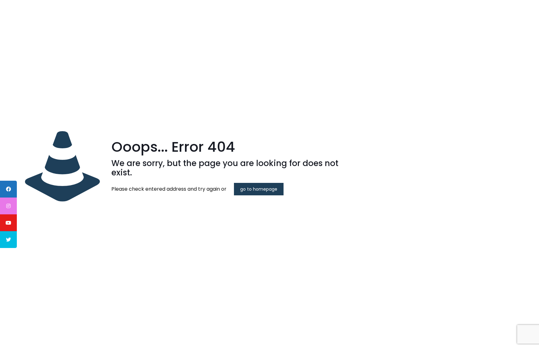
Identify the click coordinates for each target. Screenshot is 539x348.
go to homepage (258, 189)
